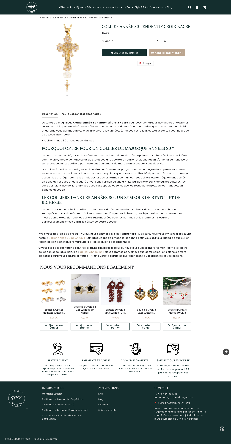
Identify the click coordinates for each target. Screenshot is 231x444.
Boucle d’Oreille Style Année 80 (146, 311)
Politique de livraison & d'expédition (63, 399)
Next (188, 301)
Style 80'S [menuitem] (140, 7)
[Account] (197, 7)
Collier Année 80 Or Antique (67, 238)
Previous (42, 301)
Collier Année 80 (91, 252)
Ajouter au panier (55, 326)
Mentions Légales (52, 393)
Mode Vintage (22, 439)
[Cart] (204, 7)
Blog (100, 399)
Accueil (44, 17)
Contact (103, 404)
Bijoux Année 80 (58, 17)
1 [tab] (67, 95)
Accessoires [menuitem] (112, 7)
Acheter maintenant (168, 52)
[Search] (189, 7)
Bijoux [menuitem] (80, 7)
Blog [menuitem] (169, 7)
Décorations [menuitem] (94, 7)
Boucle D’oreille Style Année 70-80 (115, 311)
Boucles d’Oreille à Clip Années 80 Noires (85, 309)
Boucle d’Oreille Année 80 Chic (177, 311)
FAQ (100, 393)
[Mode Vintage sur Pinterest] (222, 430)
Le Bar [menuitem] (127, 7)
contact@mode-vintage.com (175, 397)
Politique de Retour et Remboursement (65, 410)
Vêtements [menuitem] (65, 7)
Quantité (107, 41)
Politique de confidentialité (58, 404)
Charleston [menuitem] (156, 7)
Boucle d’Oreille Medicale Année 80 (54, 311)
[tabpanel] (67, 86)
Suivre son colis (107, 410)
